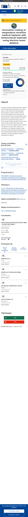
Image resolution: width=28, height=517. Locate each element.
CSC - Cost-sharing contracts (8, 210)
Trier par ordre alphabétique (4, 249)
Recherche (21, 6)
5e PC (4, 15)
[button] (18, 6)
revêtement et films (14, 150)
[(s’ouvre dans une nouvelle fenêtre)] (6, 5)
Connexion (15, 6)
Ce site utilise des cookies (9, 505)
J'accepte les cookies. (14, 511)
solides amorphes (13, 154)
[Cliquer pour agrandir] (25, 256)
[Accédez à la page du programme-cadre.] (14, 25)
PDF (15, 322)
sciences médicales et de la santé (9, 157)
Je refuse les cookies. (14, 514)
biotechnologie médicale (7, 159)
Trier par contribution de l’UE (14, 249)
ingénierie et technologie (7, 149)
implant (18, 159)
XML (15, 317)
